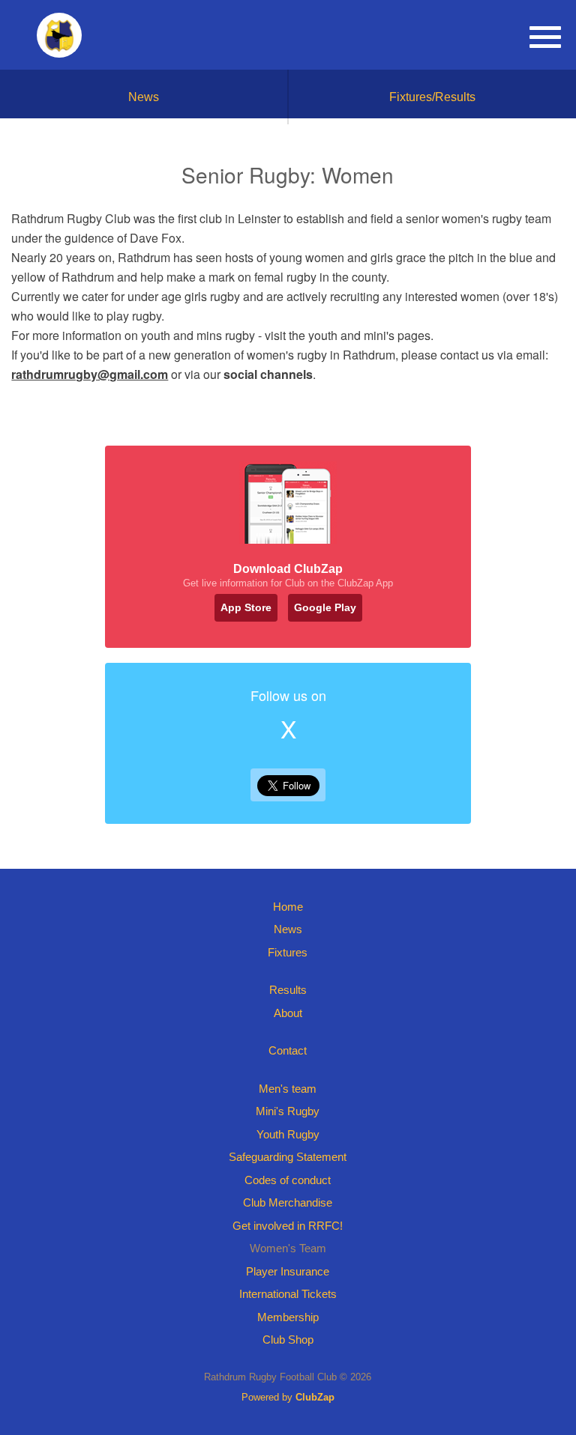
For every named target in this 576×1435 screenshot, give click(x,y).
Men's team (287, 1088)
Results (288, 989)
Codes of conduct (287, 1180)
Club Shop (288, 1339)
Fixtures (288, 952)
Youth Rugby (288, 1134)
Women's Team (288, 1248)
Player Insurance (287, 1271)
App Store (246, 607)
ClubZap (315, 1397)
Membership (288, 1317)
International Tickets (288, 1293)
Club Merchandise (287, 1202)
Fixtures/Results (432, 97)
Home (288, 906)
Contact (287, 1050)
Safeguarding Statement (287, 1156)
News (143, 97)
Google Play (325, 607)
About (288, 1013)
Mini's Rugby (288, 1111)
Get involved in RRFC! (287, 1225)
